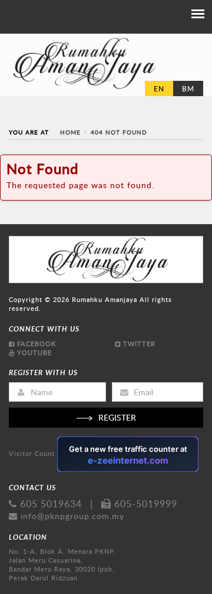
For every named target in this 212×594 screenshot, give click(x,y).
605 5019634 (49, 503)
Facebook (35, 343)
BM (188, 88)
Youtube (33, 352)
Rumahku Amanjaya (104, 299)
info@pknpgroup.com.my (72, 515)
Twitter (138, 343)
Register (117, 417)
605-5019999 (144, 503)
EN (159, 88)
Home (70, 132)
